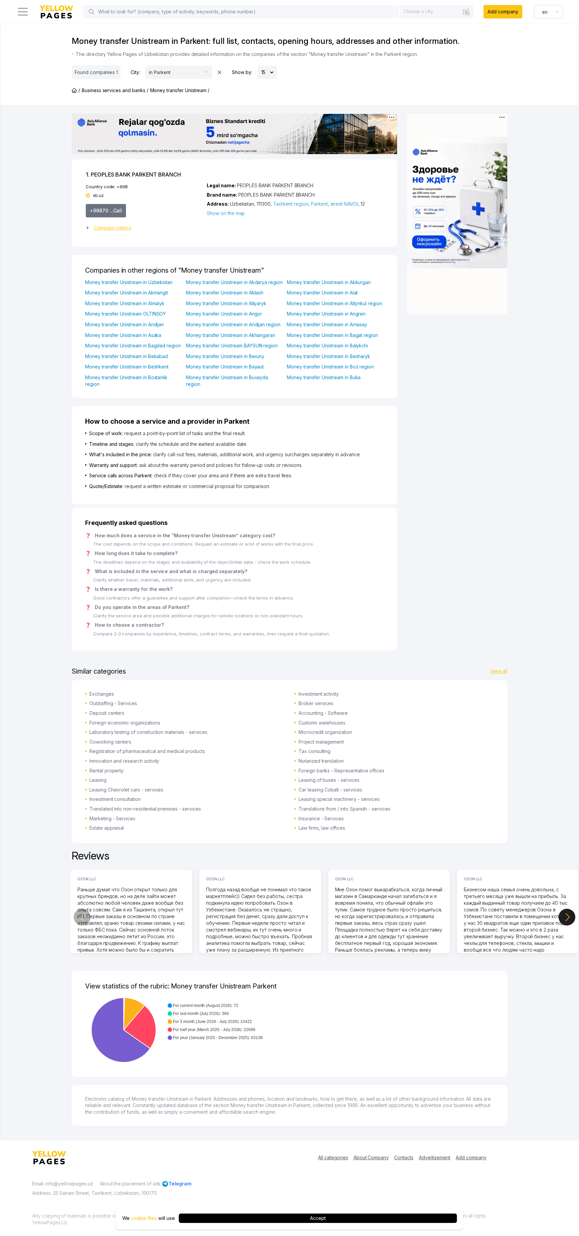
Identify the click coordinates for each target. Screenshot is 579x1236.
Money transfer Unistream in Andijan (124, 324)
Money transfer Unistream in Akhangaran (230, 335)
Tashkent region (290, 204)
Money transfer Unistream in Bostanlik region (126, 380)
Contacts (403, 1157)
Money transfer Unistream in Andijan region (233, 324)
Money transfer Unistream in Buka (324, 377)
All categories (333, 1157)
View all (498, 671)
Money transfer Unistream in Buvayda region (227, 380)
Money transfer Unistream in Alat (322, 292)
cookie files (144, 1218)
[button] (143, 227)
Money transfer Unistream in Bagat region (332, 335)
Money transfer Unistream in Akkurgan (329, 282)
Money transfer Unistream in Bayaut (225, 366)
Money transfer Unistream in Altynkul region (334, 303)
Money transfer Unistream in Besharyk (328, 356)
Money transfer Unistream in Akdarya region (234, 282)
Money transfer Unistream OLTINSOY (125, 314)
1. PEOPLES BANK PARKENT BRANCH (133, 174)
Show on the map (226, 213)
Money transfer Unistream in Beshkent (127, 366)
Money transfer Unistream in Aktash (224, 292)
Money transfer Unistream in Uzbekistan (129, 282)
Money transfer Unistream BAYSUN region (232, 345)
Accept (318, 1218)
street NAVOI (344, 204)
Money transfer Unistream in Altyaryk (226, 303)
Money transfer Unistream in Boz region (330, 366)
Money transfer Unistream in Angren (326, 314)
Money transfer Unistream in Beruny (225, 356)
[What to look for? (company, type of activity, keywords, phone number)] (91, 11)
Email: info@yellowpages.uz (62, 1183)
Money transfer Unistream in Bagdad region (133, 345)
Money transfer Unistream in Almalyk (125, 303)
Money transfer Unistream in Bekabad (126, 356)
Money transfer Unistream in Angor (224, 314)
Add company (503, 11)
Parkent (319, 204)
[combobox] (436, 11)
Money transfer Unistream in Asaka (123, 335)
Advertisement (434, 1157)
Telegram (180, 1183)
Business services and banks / (115, 90)
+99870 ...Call (106, 210)
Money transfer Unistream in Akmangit (126, 292)
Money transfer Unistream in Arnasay (327, 324)
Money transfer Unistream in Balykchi (327, 345)
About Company (371, 1157)
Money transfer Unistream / (180, 90)
